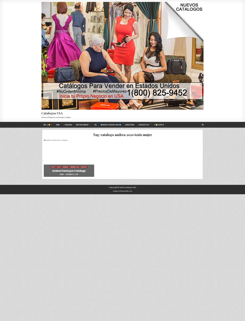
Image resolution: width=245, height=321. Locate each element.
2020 (59, 167)
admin (62, 174)
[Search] (203, 125)
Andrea (65, 167)
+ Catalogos (68, 124)
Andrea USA (75, 167)
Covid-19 (161, 124)
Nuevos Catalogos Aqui (110, 124)
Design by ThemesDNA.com (122, 191)
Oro (44, 124)
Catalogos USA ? (144, 124)
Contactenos (129, 124)
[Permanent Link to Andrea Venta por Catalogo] (69, 158)
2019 (53, 167)
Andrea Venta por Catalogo (69, 171)
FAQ (95, 124)
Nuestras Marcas (82, 124)
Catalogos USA (52, 113)
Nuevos (84, 167)
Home (58, 124)
